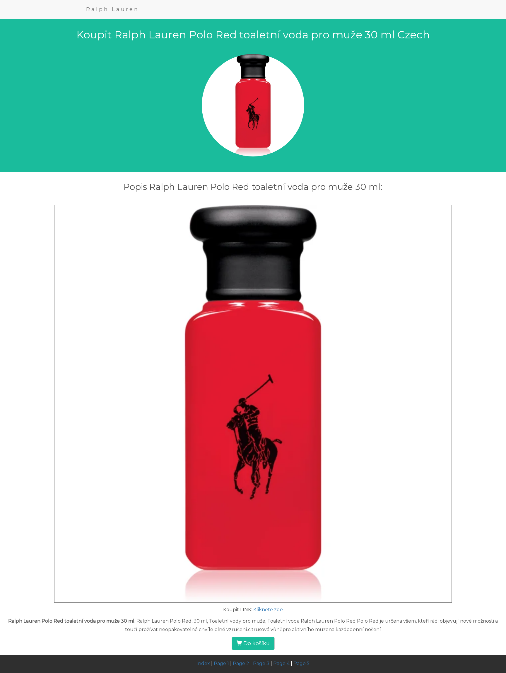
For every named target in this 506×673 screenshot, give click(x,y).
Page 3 (261, 663)
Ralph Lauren (112, 9)
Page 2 (241, 663)
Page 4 (281, 663)
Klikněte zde (268, 609)
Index (203, 663)
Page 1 (221, 663)
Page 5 (301, 663)
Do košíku (256, 643)
